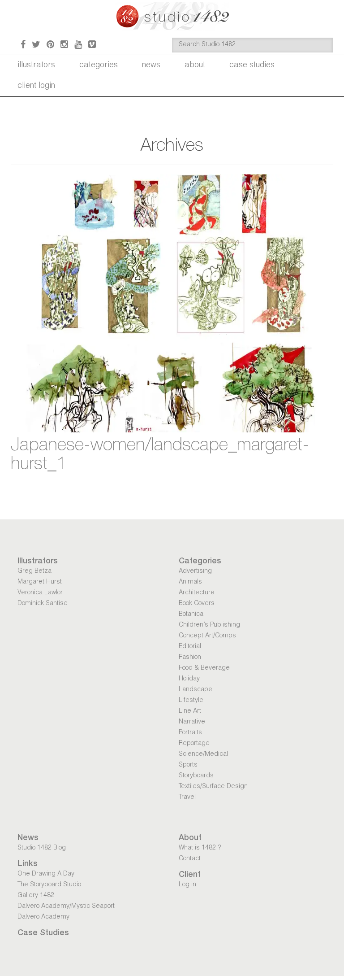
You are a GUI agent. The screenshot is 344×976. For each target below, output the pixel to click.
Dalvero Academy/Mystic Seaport (66, 906)
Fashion (190, 657)
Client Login (36, 86)
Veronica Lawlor (40, 593)
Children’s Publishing (209, 625)
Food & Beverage (204, 668)
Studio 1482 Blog (41, 848)
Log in (187, 885)
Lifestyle (191, 700)
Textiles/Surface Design (213, 787)
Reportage (194, 744)
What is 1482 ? (200, 848)
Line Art (190, 711)
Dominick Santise (42, 604)
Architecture (197, 593)
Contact (190, 859)
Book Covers (197, 604)
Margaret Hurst (39, 582)
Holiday (189, 679)
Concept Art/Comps (207, 636)
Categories (98, 65)
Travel (187, 797)
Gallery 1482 (35, 896)
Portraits (190, 733)
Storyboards (196, 776)
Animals (190, 582)
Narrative (192, 722)
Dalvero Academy (43, 917)
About (195, 65)
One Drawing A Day (45, 874)
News (151, 65)
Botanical (192, 614)
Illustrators (36, 65)
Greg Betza (34, 571)
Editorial (190, 647)
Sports (188, 765)
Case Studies (252, 65)
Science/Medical (203, 754)
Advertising (195, 571)
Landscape (195, 690)
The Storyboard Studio (49, 885)
